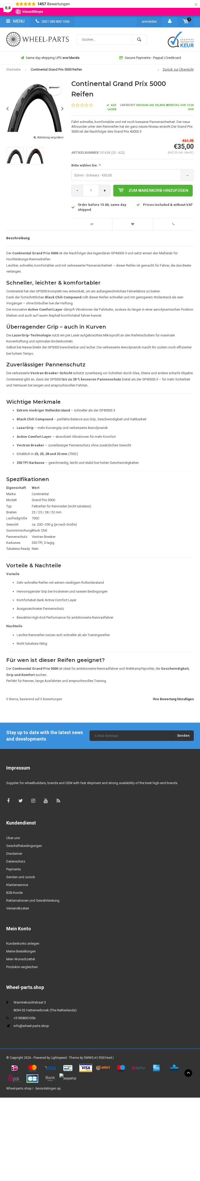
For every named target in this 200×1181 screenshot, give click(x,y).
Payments (13, 869)
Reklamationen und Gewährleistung (32, 900)
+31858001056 (24, 1018)
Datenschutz (15, 861)
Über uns (13, 838)
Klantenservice (17, 885)
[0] (186, 21)
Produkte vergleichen (22, 967)
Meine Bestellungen (21, 951)
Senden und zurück (20, 877)
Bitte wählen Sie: (85, 165)
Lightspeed (59, 1058)
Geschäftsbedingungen (24, 846)
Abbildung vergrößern (50, 137)
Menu (18, 21)
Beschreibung (18, 238)
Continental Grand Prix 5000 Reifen (56, 69)
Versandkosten (17, 908)
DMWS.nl (90, 1058)
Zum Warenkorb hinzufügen (158, 190)
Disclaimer (14, 854)
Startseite (13, 69)
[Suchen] (139, 39)
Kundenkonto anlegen (22, 943)
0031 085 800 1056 (55, 21)
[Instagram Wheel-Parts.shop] (33, 801)
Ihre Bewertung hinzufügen (173, 699)
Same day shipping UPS (53, 58)
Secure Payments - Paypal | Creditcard (153, 58)
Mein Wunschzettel (20, 959)
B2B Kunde (14, 893)
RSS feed (105, 1058)
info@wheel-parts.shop (31, 1026)
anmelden (149, 21)
